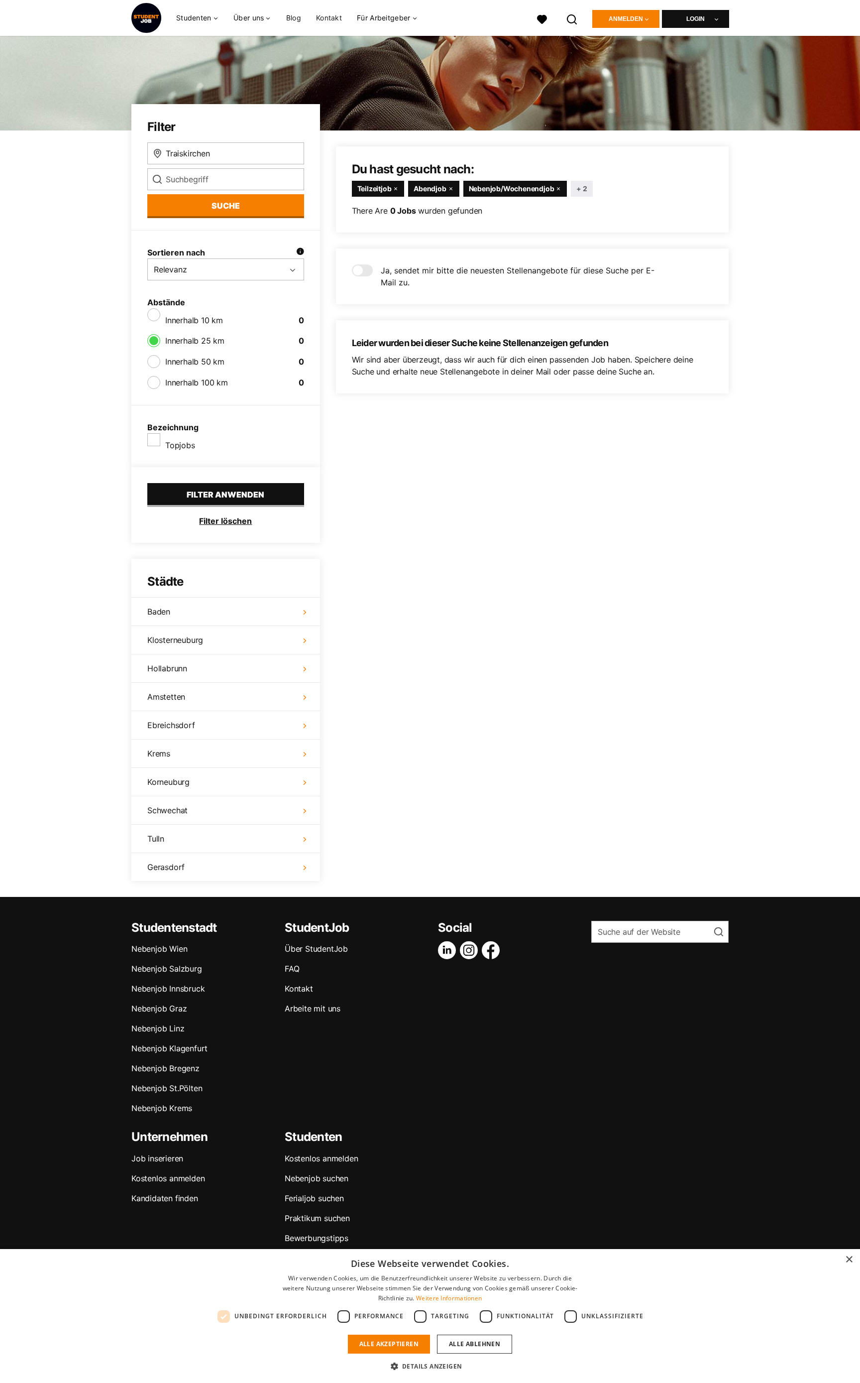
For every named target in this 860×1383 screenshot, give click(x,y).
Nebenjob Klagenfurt (169, 1048)
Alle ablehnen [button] (474, 1344)
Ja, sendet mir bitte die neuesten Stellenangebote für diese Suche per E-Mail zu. (517, 276)
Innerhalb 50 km (194, 362)
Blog (293, 17)
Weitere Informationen (449, 1298)
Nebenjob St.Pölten (166, 1088)
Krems (158, 753)
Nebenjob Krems (161, 1108)
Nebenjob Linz (157, 1028)
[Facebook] (493, 950)
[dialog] (430, 1316)
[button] (430, 1366)
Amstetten (166, 697)
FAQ (292, 969)
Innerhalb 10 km (194, 320)
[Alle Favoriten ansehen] (542, 18)
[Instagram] (471, 950)
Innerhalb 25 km (194, 341)
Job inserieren (157, 1158)
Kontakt (329, 17)
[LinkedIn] (449, 950)
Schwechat (167, 810)
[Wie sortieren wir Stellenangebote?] (300, 252)
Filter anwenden (225, 495)
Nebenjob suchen (316, 1178)
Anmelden (626, 18)
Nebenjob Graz (159, 1008)
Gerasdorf (166, 867)
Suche (226, 206)
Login (695, 18)
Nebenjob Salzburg (166, 969)
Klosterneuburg (175, 640)
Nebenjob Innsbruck (168, 989)
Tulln (155, 839)
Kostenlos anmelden (168, 1178)
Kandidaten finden (164, 1198)
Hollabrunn (167, 668)
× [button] (849, 1259)
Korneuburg (168, 782)
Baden (158, 612)
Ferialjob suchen (314, 1198)
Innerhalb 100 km (196, 382)
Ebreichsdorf (171, 725)
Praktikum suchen (317, 1218)
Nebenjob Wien (159, 949)
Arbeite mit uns (312, 1008)
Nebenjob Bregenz (165, 1068)
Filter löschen (225, 521)
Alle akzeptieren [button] (389, 1344)
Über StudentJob (316, 949)
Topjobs (180, 445)
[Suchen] (572, 18)
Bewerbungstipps (316, 1238)
